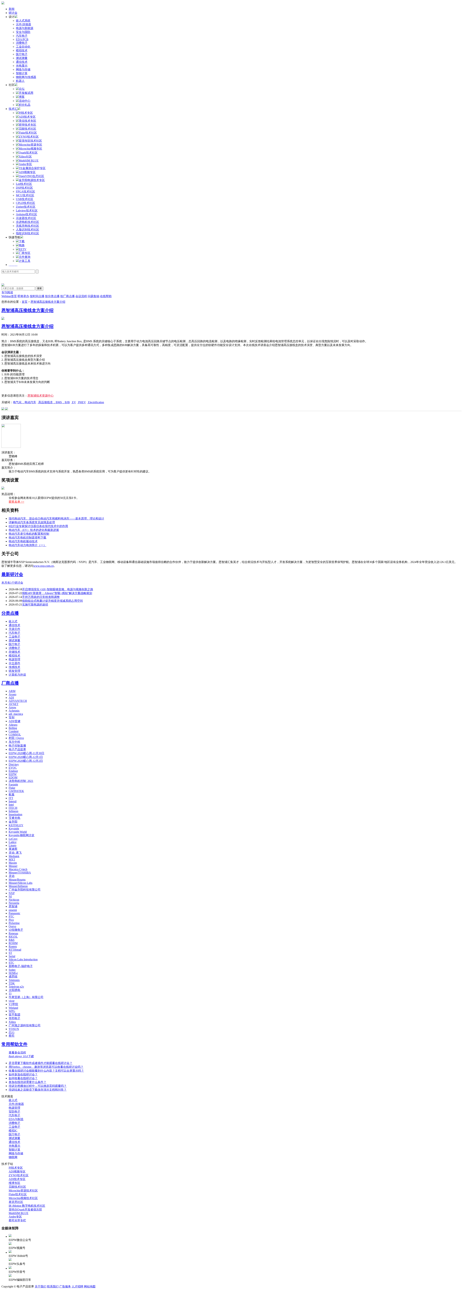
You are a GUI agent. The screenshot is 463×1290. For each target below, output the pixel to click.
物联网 (13, 1157)
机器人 (20, 80)
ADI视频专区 (17, 1171)
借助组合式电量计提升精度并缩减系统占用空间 (52, 600)
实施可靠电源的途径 (35, 604)
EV (73, 402)
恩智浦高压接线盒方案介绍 (48, 301)
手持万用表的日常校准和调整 (41, 596)
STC (11, 962)
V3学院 (13, 1004)
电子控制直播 (17, 745)
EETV (22, 249)
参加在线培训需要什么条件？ (27, 1082)
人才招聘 (77, 1286)
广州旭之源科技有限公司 (25, 1025)
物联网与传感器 (26, 77)
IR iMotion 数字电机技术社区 (27, 1205)
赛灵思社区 (16, 1201)
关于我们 (40, 1286)
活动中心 (24, 100)
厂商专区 (24, 252)
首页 (24, 301)
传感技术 (14, 667)
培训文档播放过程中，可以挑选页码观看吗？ (38, 1085)
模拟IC (13, 1130)
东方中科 (14, 741)
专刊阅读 (7, 292)
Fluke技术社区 (18, 1194)
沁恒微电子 (16, 929)
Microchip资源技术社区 (23, 1190)
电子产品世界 (17, 749)
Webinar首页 (9, 296)
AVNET (13, 704)
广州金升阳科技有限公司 (25, 889)
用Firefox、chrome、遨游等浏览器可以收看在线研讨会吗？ (46, 1066)
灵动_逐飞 (15, 852)
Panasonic (14, 913)
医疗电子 (21, 54)
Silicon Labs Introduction (23, 959)
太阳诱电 (14, 990)
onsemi (13, 910)
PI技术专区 (16, 1167)
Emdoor (13, 770)
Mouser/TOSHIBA (20, 872)
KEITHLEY (16, 825)
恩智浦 (13, 906)
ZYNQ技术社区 (19, 1175)
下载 (22, 241)
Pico (11, 919)
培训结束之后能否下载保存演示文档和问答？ (38, 1089)
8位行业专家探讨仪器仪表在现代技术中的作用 (38, 526)
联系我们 (53, 1286)
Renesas (13, 933)
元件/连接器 (23, 24)
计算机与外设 (17, 674)
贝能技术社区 (17, 1186)
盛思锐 (13, 976)
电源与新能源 (24, 28)
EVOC (13, 767)
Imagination (15, 814)
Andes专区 (15, 1216)
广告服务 (65, 1286)
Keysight (14, 828)
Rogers (13, 946)
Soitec (12, 969)
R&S (11, 939)
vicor (11, 1000)
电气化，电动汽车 (24, 402)
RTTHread (15, 949)
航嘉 (11, 794)
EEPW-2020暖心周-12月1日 (26, 757)
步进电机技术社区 (27, 221)
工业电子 (14, 636)
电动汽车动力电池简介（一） (27, 545)
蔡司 (11, 1035)
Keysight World (18, 831)
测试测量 (21, 58)
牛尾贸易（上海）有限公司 (26, 997)
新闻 (11, 9)
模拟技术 (21, 50)
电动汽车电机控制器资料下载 (27, 537)
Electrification (95, 402)
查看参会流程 (17, 1052)
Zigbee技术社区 (25, 206)
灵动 (11, 876)
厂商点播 (10, 683)
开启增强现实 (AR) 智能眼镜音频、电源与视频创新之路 (57, 589)
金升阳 (13, 821)
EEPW (13, 774)
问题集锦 (93, 296)
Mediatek (14, 856)
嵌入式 (13, 621)
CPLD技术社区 (25, 202)
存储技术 (14, 651)
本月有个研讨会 (12, 582)
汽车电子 (21, 35)
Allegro (13, 724)
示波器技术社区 (26, 218)
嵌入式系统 (23, 20)
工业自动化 (23, 46)
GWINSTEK (16, 791)
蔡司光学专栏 (17, 1220)
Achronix (14, 710)
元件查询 (24, 256)
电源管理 (14, 659)
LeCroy (13, 838)
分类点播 (10, 613)
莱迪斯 (13, 848)
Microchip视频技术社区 (23, 1198)
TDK (12, 983)
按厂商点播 (67, 296)
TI (10, 993)
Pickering (14, 923)
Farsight (13, 784)
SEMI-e (13, 973)
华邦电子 (14, 1018)
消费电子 (21, 42)
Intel (11, 804)
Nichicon (14, 899)
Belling (13, 728)
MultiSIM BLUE (18, 1213)
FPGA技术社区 (25, 191)
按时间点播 (37, 296)
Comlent (13, 731)
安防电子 (14, 1111)
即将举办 (23, 296)
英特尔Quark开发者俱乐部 (25, 1209)
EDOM (13, 777)
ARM (12, 691)
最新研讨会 (12, 574)
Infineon (13, 811)
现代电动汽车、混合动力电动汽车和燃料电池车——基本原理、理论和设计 (56, 518)
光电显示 (21, 65)
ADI (11, 697)
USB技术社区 (24, 199)
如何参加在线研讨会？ (23, 1074)
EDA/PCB (22, 39)
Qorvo (12, 926)
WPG (12, 1011)
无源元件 (14, 629)
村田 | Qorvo (16, 738)
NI (10, 896)
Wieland (13, 1007)
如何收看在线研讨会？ (23, 1078)
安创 (11, 717)
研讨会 (13, 12)
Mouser (13, 866)
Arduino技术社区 (26, 214)
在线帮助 (106, 296)
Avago (12, 694)
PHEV (81, 402)
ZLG (11, 1032)
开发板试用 (26, 92)
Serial (12, 956)
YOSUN (14, 1029)
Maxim (13, 862)
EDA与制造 (16, 1119)
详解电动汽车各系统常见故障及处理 (32, 522)
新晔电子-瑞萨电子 (21, 966)
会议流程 (81, 296)
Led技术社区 (24, 183)
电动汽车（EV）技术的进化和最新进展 (34, 529)
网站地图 (89, 1286)
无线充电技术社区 (27, 225)
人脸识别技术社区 (27, 229)
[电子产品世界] (2, 3)
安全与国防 (23, 31)
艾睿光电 (14, 817)
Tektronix (14, 980)
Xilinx (12, 1021)
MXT (12, 859)
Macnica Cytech (18, 869)
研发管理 (14, 670)
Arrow (12, 707)
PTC (11, 916)
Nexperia (14, 902)
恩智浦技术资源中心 (40, 395)
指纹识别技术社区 (27, 233)
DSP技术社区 (24, 187)
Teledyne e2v (16, 986)
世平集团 (14, 1014)
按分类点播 (52, 296)
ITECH (13, 807)
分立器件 (14, 663)
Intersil (12, 801)
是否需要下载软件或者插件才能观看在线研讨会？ (40, 1063)
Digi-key (14, 764)
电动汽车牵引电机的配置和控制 (29, 533)
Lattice (12, 842)
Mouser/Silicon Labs (20, 882)
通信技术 (21, 61)
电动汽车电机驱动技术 (23, 541)
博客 (22, 96)
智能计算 (21, 73)
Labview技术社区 (27, 210)
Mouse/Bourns (17, 879)
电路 (22, 245)
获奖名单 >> (16, 501)
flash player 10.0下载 (21, 1056)
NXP (12, 893)
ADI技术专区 (17, 1179)
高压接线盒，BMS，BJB (54, 402)
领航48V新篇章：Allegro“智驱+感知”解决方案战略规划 (57, 593)
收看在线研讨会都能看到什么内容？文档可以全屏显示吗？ (46, 1070)
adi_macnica (16, 713)
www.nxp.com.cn (43, 565)
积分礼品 (24, 104)
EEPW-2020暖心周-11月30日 (26, 753)
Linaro (12, 845)
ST (10, 952)
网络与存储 (23, 69)
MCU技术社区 (25, 195)
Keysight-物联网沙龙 (21, 835)
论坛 (22, 88)
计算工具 (24, 260)
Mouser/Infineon (18, 886)
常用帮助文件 (14, 1044)
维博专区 (14, 1182)
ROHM (13, 943)
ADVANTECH (18, 700)
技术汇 (13, 108)
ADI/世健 (14, 721)
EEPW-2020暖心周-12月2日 (26, 760)
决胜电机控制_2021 (21, 780)
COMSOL (15, 734)
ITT (11, 798)
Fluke (12, 787)
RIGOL (13, 936)
